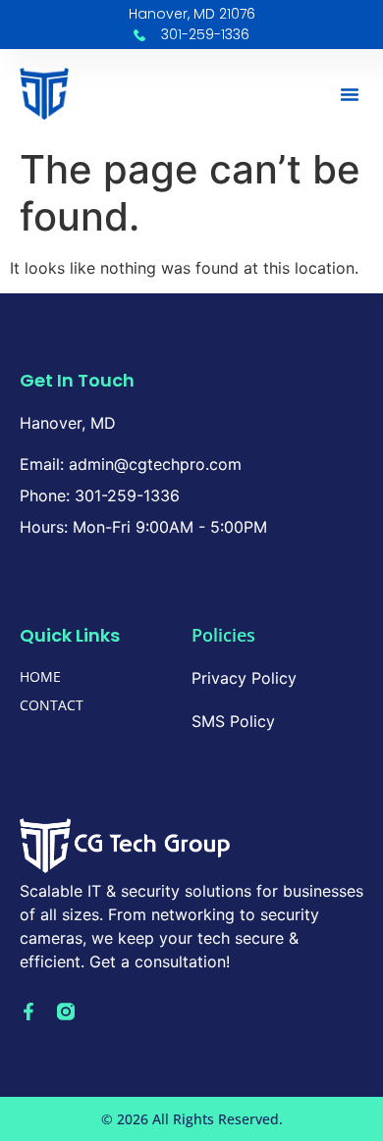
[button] (349, 94)
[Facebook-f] (28, 1011)
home (40, 676)
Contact (51, 705)
